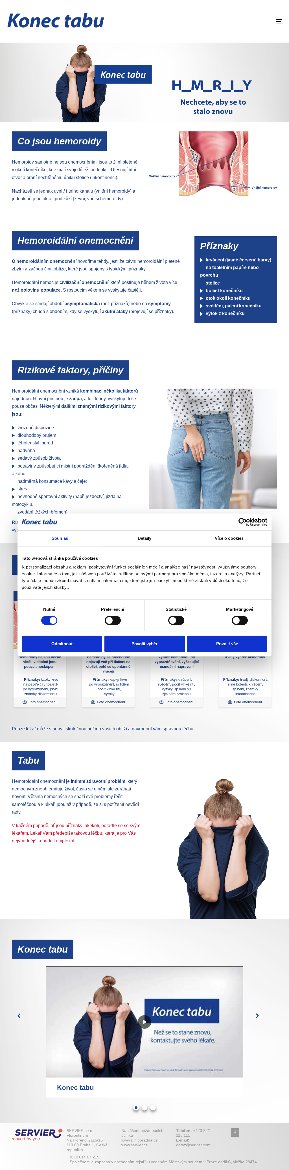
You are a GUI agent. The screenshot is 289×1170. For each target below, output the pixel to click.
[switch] (113, 620)
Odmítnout (62, 643)
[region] (144, 81)
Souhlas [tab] (60, 538)
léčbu (187, 728)
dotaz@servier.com (193, 1145)
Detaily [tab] (145, 538)
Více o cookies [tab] (229, 538)
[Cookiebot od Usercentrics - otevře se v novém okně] (242, 522)
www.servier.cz (134, 1145)
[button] (25, 1022)
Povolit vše (227, 643)
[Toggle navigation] (236, 21)
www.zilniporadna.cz (139, 1140)
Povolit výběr (144, 643)
